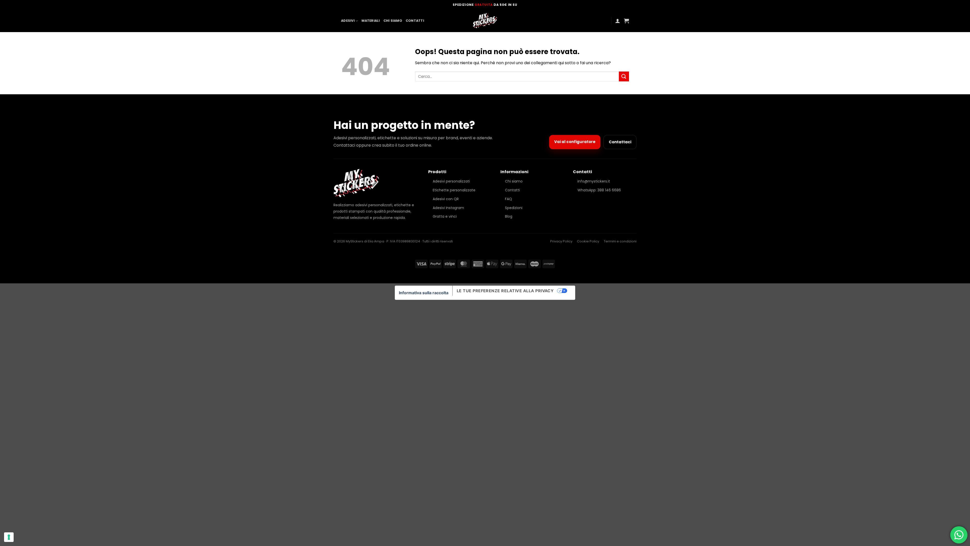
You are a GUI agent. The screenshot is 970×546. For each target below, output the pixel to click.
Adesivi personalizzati (451, 181)
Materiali (370, 20)
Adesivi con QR (446, 198)
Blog (508, 216)
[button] (617, 20)
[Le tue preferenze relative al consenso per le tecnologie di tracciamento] (9, 537)
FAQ (508, 198)
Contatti (415, 20)
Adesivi (348, 20)
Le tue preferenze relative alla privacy (505, 290)
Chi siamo (392, 20)
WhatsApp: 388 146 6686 (599, 190)
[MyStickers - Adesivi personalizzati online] (485, 21)
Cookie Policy (588, 241)
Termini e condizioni (620, 241)
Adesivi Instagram (448, 207)
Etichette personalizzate (454, 190)
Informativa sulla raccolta (423, 292)
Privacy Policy (561, 241)
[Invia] (624, 76)
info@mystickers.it (593, 181)
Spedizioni (513, 207)
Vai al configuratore (574, 141)
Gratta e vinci (445, 216)
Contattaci (620, 142)
